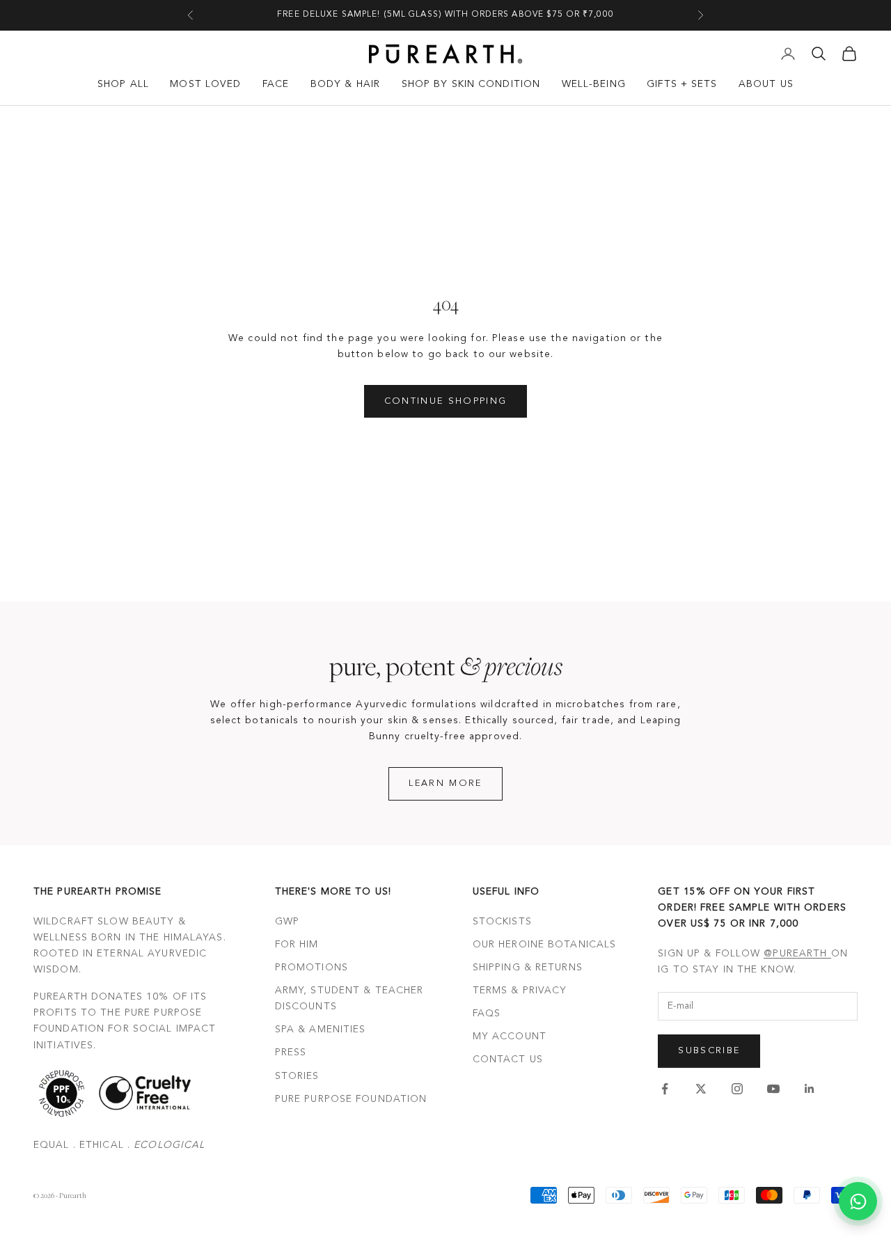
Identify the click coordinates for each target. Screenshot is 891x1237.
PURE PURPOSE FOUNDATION (351, 1099)
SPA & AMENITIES (320, 1029)
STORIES (297, 1076)
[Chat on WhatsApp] (858, 1201)
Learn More (445, 783)
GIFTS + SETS (682, 84)
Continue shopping (445, 401)
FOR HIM (297, 945)
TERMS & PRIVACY (520, 990)
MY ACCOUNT (509, 1036)
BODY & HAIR (345, 84)
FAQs (486, 1013)
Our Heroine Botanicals (545, 945)
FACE (275, 84)
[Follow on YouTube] (773, 1089)
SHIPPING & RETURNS (528, 967)
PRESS (291, 1052)
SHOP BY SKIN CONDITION (471, 84)
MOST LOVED (205, 84)
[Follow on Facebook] (665, 1089)
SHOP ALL (123, 84)
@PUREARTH (797, 954)
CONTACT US (508, 1059)
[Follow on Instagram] (737, 1089)
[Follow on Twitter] (701, 1089)
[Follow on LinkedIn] (810, 1089)
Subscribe (709, 1050)
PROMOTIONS (311, 967)
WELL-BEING (594, 84)
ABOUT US (766, 84)
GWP (287, 922)
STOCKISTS (502, 922)
